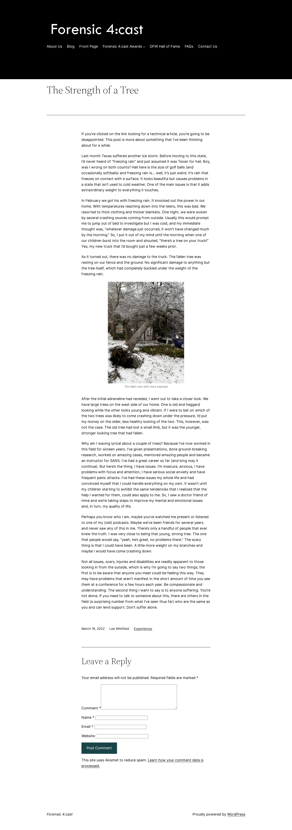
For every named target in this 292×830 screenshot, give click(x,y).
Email (87, 726)
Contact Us (207, 46)
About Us (54, 46)
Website (88, 736)
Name (87, 717)
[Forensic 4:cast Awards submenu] (144, 46)
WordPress (236, 814)
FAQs (189, 46)
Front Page (88, 46)
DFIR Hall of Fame (165, 46)
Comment (91, 708)
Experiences (143, 629)
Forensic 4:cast (60, 814)
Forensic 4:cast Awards (122, 46)
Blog (70, 46)
